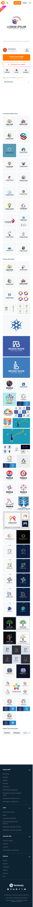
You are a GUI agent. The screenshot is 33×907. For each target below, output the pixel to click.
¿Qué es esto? (19, 77)
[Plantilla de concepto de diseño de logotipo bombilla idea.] (9, 177)
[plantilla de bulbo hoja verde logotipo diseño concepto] (9, 346)
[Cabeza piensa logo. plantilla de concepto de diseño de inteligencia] (9, 191)
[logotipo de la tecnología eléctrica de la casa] (9, 261)
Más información (8, 80)
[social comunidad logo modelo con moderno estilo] (16, 518)
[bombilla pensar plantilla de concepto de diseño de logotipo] (9, 289)
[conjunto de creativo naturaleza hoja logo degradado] (9, 501)
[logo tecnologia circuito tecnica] (9, 360)
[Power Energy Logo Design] (9, 205)
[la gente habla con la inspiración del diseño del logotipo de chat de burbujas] (16, 824)
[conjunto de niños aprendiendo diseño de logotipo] (7, 670)
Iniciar (24, 3)
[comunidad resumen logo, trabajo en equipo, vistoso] (9, 606)
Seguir (27, 51)
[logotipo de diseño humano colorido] (9, 705)
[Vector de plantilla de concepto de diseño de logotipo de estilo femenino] (9, 304)
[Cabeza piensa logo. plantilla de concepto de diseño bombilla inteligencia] (9, 388)
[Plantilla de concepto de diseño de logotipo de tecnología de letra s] (9, 163)
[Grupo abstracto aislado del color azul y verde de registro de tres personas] (9, 275)
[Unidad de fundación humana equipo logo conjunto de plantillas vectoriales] (9, 477)
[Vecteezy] (3, 3)
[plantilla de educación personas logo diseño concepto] (9, 592)
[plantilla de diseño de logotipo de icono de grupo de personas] (9, 578)
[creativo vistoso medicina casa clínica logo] (9, 490)
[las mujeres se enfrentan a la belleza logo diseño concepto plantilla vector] (9, 318)
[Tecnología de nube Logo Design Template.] (9, 374)
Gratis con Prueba (17, 57)
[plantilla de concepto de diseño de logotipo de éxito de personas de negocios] (9, 219)
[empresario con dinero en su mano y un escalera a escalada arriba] (11, 644)
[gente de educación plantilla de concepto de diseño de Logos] (9, 121)
